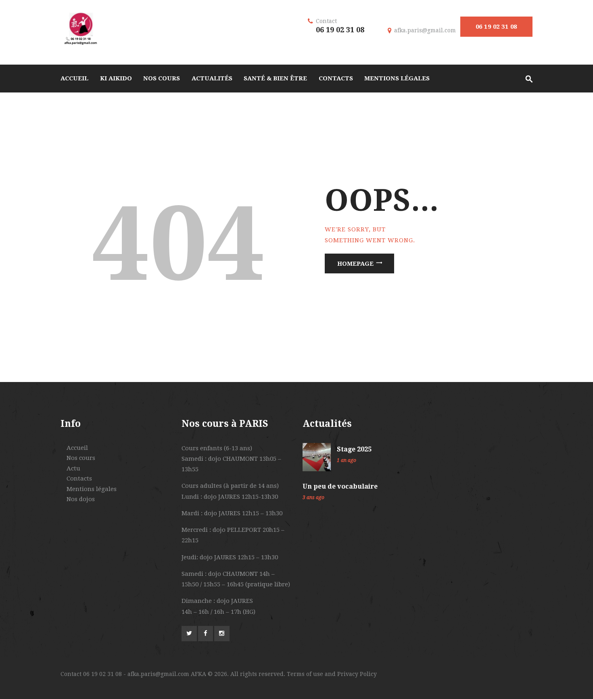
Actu (73, 468)
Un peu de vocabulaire (340, 486)
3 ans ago (313, 497)
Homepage (355, 263)
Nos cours (81, 458)
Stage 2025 (354, 449)
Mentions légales (92, 489)
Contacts (79, 478)
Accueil (77, 447)
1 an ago (346, 460)
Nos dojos (81, 499)
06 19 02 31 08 (496, 26)
